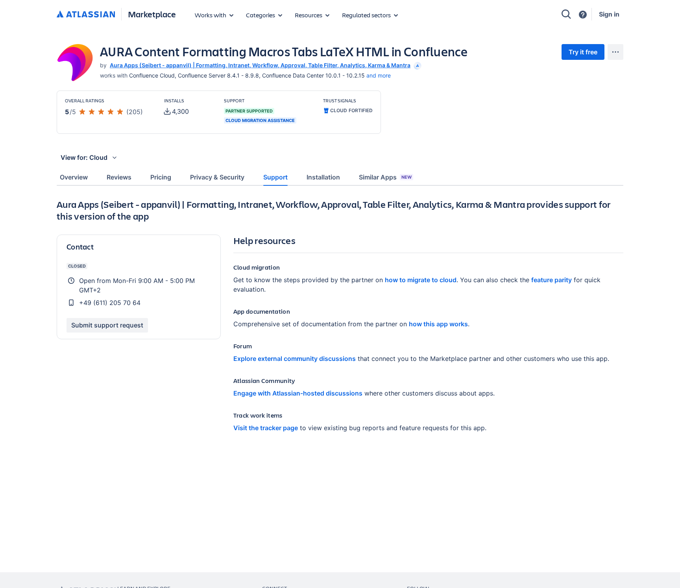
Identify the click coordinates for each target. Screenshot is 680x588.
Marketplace (152, 14)
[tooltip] (416, 65)
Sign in (609, 14)
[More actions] (615, 52)
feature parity (551, 280)
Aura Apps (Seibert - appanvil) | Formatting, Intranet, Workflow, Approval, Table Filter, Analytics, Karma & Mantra (260, 65)
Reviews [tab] (119, 177)
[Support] (582, 14)
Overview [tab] (74, 177)
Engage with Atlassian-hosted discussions (297, 393)
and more (378, 75)
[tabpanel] (340, 322)
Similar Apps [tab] (385, 177)
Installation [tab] (323, 177)
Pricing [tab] (160, 177)
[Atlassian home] (86, 14)
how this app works (438, 324)
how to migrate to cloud (420, 280)
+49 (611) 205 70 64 (109, 303)
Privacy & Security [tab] (217, 177)
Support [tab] (275, 177)
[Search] (566, 14)
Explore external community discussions (294, 358)
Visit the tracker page (265, 428)
